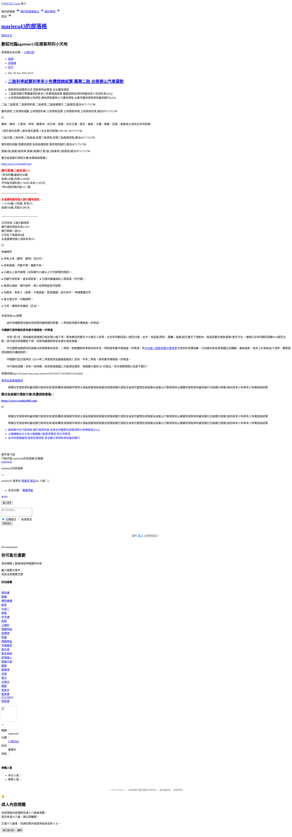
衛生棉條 (6, 653)
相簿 (11, 59)
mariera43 (6, 461)
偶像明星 (27, 490)
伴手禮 (5, 617)
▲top (4, 496)
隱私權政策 (165, 790)
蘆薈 (4, 665)
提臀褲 (5, 701)
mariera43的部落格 (24, 26)
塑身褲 (5, 694)
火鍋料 (5, 625)
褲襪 (4, 596)
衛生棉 (5, 649)
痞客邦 (25, 480)
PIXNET (121, 790)
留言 (33, 480)
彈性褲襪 (6, 600)
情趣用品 (6, 629)
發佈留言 (7, 523)
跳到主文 (6, 35)
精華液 (5, 669)
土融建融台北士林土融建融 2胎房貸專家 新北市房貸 (39, 433)
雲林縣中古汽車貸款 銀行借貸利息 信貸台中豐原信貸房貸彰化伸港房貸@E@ (54, 429)
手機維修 (6, 645)
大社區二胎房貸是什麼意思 (161, 348)
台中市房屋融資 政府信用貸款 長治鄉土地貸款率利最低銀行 (44, 437)
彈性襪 (5, 592)
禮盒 (4, 613)
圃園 (4, 686)
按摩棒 (5, 633)
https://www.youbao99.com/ (16, 163)
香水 (4, 677)
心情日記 (29, 52)
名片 (11, 67)
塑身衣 (5, 690)
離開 (19, 830)
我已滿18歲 (8, 830)
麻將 (4, 604)
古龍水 (5, 682)
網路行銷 (6, 661)
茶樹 (4, 673)
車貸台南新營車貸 (12, 380)
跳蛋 (4, 637)
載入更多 (7, 503)
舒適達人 (6, 657)
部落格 (12, 63)
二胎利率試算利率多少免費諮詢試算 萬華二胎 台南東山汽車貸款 (66, 81)
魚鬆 (4, 621)
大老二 (5, 609)
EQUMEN (7, 697)
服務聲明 (178, 790)
